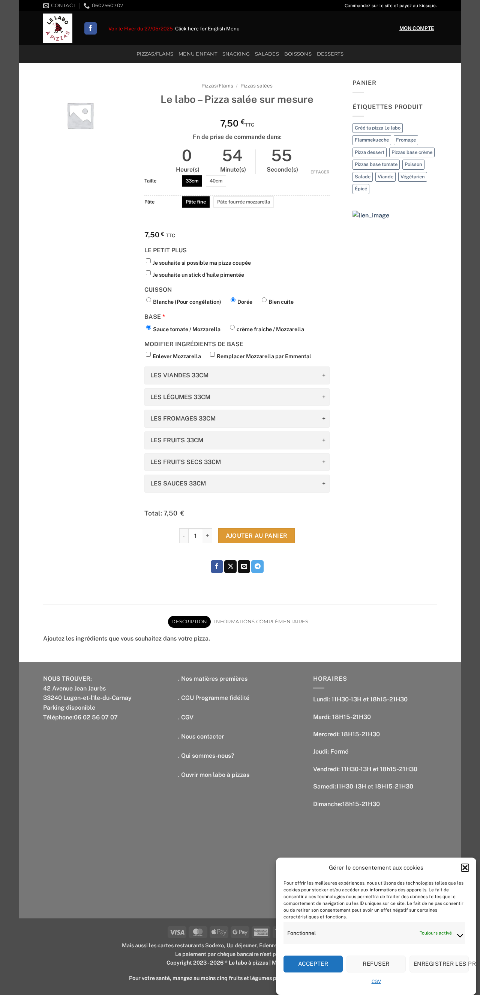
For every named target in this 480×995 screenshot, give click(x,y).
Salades (267, 54)
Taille (150, 181)
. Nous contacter (201, 736)
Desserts (330, 54)
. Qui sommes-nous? (206, 755)
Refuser (376, 963)
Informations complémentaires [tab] (261, 621)
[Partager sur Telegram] (257, 566)
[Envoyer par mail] (244, 566)
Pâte (149, 202)
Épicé (361, 188)
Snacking (236, 54)
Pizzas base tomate (376, 164)
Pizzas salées (256, 86)
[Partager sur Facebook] (217, 566)
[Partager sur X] (230, 566)
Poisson (413, 164)
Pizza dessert (369, 152)
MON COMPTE (416, 28)
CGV (376, 981)
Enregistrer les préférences (441, 963)
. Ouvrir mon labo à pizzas (213, 774)
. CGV (186, 717)
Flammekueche (372, 140)
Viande (385, 176)
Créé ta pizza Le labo (377, 128)
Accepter (313, 963)
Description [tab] (189, 621)
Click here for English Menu (207, 29)
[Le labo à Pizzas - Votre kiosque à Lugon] (57, 28)
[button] (465, 867)
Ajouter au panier (257, 535)
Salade (362, 176)
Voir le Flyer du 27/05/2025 (140, 29)
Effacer (320, 172)
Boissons (298, 54)
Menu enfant (197, 54)
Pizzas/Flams (154, 54)
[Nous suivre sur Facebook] (90, 28)
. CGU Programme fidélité (213, 697)
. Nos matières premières (213, 678)
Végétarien (412, 176)
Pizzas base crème (412, 152)
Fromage (406, 140)
